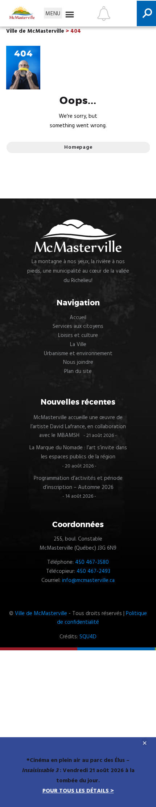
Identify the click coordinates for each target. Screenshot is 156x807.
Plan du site (78, 371)
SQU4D (88, 637)
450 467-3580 (92, 562)
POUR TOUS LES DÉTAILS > (78, 791)
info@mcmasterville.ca (88, 580)
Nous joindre (78, 362)
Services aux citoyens (78, 326)
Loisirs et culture (78, 335)
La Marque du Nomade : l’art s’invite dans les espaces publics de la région (78, 452)
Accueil (78, 317)
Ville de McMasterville (41, 613)
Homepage (78, 147)
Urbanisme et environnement (78, 353)
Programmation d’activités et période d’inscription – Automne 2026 (78, 483)
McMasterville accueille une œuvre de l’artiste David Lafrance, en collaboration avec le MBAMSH (78, 426)
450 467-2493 (93, 571)
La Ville (78, 344)
